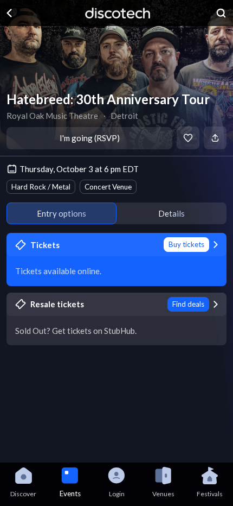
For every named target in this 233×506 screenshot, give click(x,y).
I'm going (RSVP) (90, 138)
